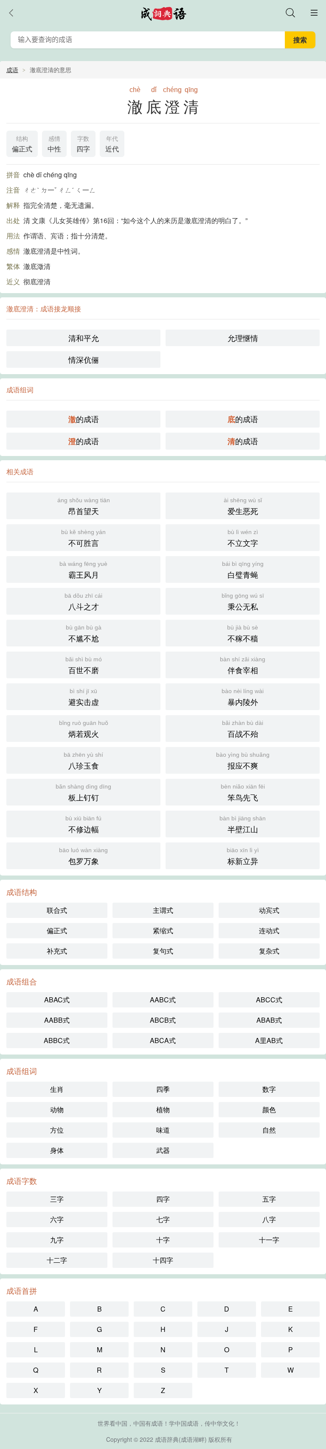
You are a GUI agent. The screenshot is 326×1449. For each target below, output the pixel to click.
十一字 (269, 1240)
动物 (57, 1109)
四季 (163, 1089)
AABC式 (163, 999)
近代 (112, 144)
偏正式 (22, 144)
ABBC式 (57, 1040)
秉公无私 (243, 602)
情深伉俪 (83, 359)
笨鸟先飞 (243, 793)
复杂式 (269, 951)
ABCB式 (163, 1020)
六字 (57, 1219)
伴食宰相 (242, 665)
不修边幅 (83, 824)
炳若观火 (83, 729)
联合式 (57, 910)
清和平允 (83, 337)
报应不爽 (243, 761)
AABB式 (57, 1020)
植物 (163, 1109)
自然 (269, 1130)
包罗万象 (83, 856)
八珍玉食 (83, 761)
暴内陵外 (243, 697)
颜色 (269, 1109)
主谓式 (163, 910)
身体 (57, 1150)
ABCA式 (163, 1040)
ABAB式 (269, 1020)
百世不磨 (83, 665)
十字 (163, 1240)
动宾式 (269, 910)
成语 (12, 70)
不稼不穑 (242, 633)
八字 (269, 1219)
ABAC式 (57, 999)
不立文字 (243, 538)
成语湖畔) (194, 1439)
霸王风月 (83, 570)
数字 (269, 1089)
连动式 (269, 930)
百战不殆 (242, 729)
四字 (83, 144)
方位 (57, 1130)
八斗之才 (83, 602)
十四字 (163, 1260)
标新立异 (243, 856)
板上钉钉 (83, 793)
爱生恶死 (243, 506)
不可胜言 (83, 538)
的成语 (83, 419)
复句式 (163, 951)
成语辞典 (167, 1439)
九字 (57, 1240)
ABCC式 (269, 999)
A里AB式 (269, 1040)
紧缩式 (163, 930)
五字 (269, 1199)
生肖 (57, 1089)
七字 (163, 1219)
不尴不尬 (83, 633)
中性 (54, 144)
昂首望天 (83, 506)
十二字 (57, 1260)
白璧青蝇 (243, 570)
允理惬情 (243, 337)
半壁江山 (242, 824)
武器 (163, 1150)
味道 (163, 1130)
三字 (57, 1199)
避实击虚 (83, 697)
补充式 (57, 951)
